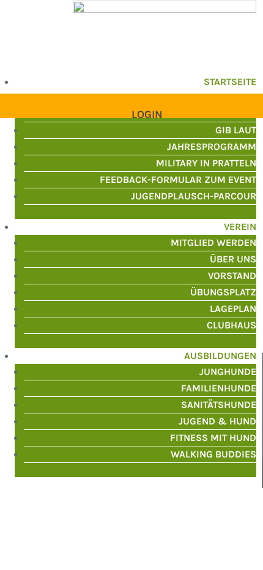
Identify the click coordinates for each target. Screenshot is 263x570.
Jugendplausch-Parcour (193, 196)
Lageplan (233, 308)
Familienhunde (218, 388)
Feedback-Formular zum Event (178, 179)
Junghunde (227, 371)
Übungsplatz (223, 292)
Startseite (230, 81)
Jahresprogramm (211, 146)
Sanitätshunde (218, 404)
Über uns (233, 259)
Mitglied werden (213, 242)
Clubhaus (231, 325)
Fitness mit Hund (213, 437)
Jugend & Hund (217, 421)
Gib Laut (235, 130)
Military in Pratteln (206, 163)
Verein (240, 226)
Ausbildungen (220, 355)
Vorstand (232, 275)
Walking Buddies (213, 454)
